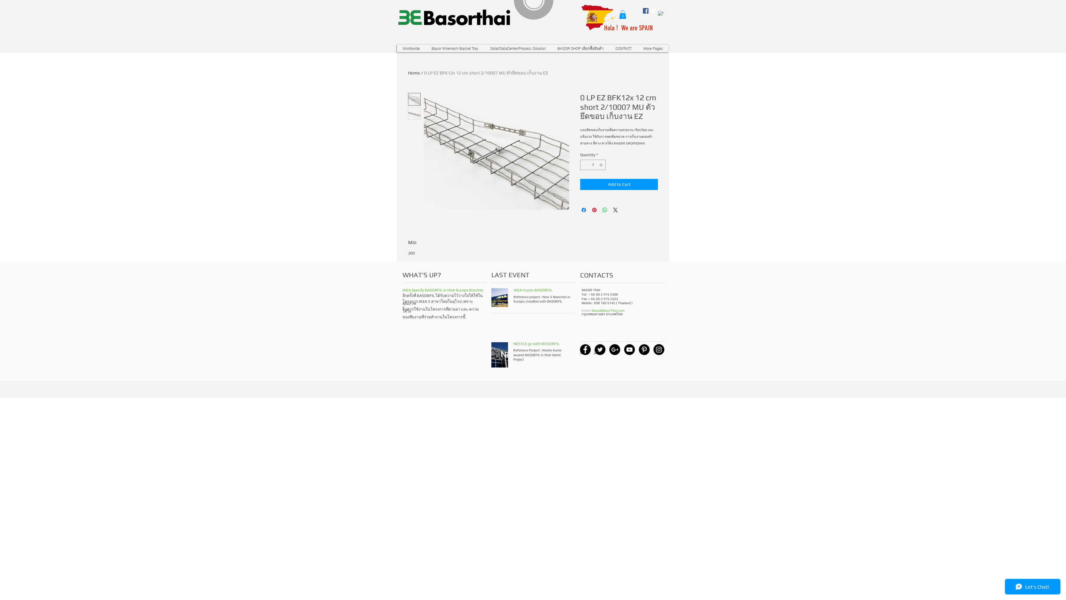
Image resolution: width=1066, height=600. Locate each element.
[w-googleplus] (660, 14)
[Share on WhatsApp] (605, 210)
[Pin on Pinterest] (594, 210)
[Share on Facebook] (583, 210)
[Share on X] (615, 210)
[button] (622, 14)
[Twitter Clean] (653, 11)
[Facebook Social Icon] (645, 11)
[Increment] (601, 165)
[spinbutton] (593, 165)
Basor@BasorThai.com (608, 310)
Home (414, 73)
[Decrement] (584, 165)
